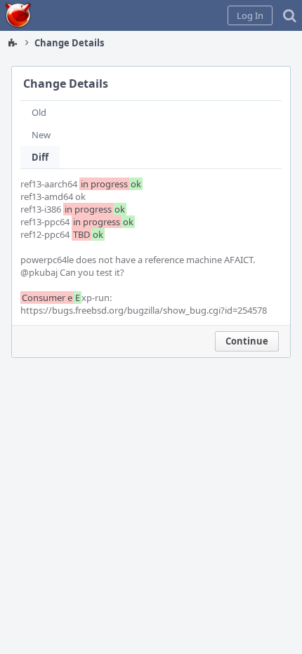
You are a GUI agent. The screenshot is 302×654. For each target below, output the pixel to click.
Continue (246, 341)
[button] (250, 15)
